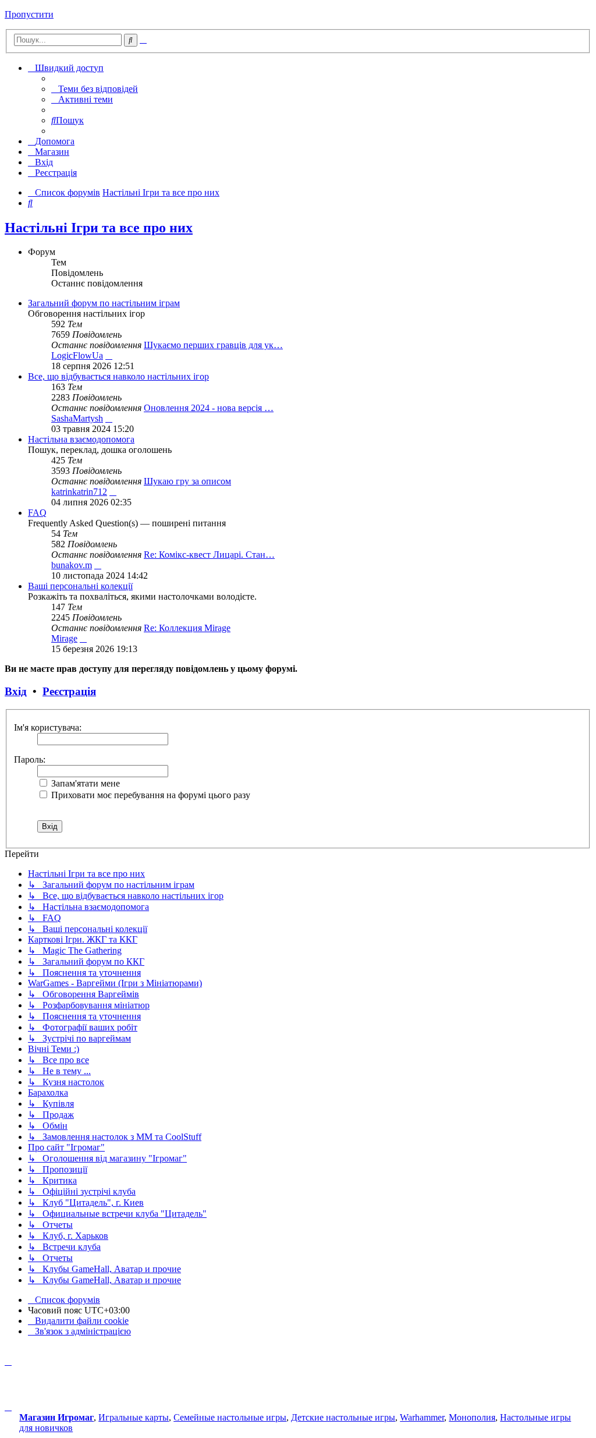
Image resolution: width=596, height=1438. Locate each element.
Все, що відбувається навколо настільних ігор (118, 376)
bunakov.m (71, 565)
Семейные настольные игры (229, 1417)
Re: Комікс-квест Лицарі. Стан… (209, 554)
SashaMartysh (77, 418)
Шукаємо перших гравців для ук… (213, 345)
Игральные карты (133, 1417)
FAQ (37, 513)
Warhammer (422, 1417)
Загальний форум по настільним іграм (104, 303)
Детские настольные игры (343, 1417)
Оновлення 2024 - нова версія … (209, 408)
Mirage (64, 638)
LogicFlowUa (77, 355)
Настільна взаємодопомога (81, 439)
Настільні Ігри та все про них (99, 227)
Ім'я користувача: (47, 727)
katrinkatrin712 (79, 492)
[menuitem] (94, 89)
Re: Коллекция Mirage (187, 628)
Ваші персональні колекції (80, 586)
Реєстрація (69, 691)
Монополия (472, 1417)
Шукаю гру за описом (187, 481)
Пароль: (29, 759)
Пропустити (29, 14)
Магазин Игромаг (56, 1417)
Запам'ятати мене (84, 783)
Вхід (16, 691)
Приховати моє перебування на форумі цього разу (149, 795)
